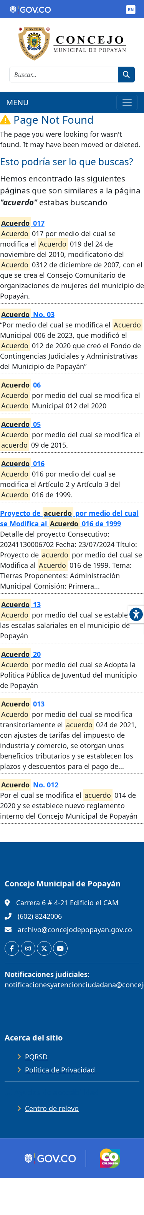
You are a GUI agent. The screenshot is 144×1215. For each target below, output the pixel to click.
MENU (17, 102)
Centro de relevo (52, 1108)
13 (20, 604)
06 (20, 384)
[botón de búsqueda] (126, 74)
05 (20, 424)
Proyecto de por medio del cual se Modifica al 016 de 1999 (69, 518)
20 (20, 654)
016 (22, 463)
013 (22, 703)
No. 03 (27, 314)
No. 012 (29, 784)
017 (22, 223)
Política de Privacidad (60, 1069)
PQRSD (36, 1056)
